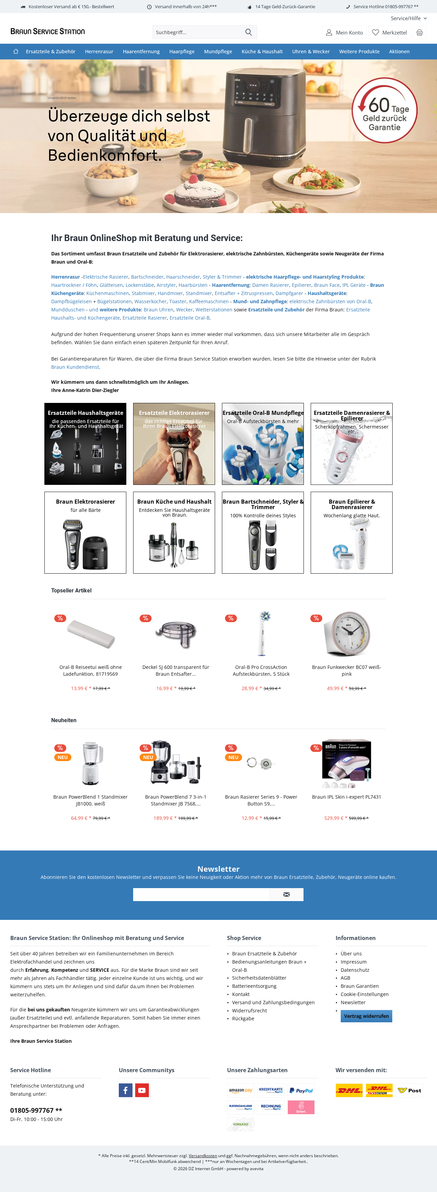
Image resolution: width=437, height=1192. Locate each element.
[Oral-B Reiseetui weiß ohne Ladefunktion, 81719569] (90, 634)
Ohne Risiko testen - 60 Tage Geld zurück (218, 136)
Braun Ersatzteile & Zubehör (264, 953)
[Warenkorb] (419, 32)
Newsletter (353, 1002)
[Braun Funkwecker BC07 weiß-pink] (346, 634)
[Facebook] (125, 1090)
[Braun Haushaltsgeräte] (174, 532)
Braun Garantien (360, 986)
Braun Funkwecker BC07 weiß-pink (346, 670)
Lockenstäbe (140, 285)
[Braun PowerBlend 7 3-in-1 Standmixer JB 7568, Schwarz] (175, 764)
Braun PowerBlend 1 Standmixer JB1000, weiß (90, 800)
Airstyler (166, 285)
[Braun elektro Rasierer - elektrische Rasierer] (85, 532)
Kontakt (241, 994)
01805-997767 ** (36, 1110)
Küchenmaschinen (107, 293)
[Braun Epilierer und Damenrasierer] (352, 532)
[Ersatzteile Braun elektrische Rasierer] (174, 444)
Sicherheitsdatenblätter (259, 977)
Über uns (351, 953)
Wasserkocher (151, 301)
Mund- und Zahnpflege (260, 301)
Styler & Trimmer (222, 277)
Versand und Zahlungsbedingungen (273, 1002)
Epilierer (301, 285)
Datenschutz (355, 970)
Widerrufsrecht (249, 1010)
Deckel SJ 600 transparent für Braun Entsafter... (175, 670)
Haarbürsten (193, 285)
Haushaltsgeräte (327, 293)
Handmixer (170, 293)
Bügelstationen (114, 301)
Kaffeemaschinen (209, 301)
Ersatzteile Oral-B (190, 317)
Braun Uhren (158, 309)
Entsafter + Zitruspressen (244, 293)
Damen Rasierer (270, 285)
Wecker (184, 309)
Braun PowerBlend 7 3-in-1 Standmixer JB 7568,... (176, 800)
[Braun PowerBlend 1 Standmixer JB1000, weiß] (90, 764)
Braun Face (327, 285)
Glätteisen (111, 285)
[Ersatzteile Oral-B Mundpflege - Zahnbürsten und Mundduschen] (263, 444)
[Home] (15, 51)
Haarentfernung (231, 285)
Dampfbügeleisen (71, 301)
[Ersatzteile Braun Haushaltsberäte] (85, 444)
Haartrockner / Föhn (74, 285)
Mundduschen (68, 309)
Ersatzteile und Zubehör (276, 309)
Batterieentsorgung (254, 986)
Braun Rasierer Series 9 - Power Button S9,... (261, 800)
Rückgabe (243, 1018)
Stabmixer (143, 293)
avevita (257, 1169)
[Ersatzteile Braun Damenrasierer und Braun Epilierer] (352, 444)
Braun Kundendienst (75, 367)
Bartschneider (147, 277)
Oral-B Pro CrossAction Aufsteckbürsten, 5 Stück (261, 670)
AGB (345, 977)
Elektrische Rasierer (105, 277)
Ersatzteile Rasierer (145, 317)
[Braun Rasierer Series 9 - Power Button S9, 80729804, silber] (261, 764)
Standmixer (199, 293)
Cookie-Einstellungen (365, 994)
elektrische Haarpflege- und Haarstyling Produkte (305, 277)
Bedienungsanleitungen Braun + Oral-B (269, 965)
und (115, 309)
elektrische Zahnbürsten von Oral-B (330, 301)
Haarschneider (183, 277)
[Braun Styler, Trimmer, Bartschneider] (263, 532)
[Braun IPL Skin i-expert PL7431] (346, 764)
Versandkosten (203, 1156)
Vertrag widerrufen (366, 1016)
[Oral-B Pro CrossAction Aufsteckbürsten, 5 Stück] (261, 634)
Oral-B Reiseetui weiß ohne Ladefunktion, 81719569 (90, 670)
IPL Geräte (354, 285)
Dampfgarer (289, 293)
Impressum (354, 961)
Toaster (177, 301)
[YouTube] (142, 1090)
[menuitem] (406, 18)
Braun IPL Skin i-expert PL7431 (346, 797)
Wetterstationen (214, 309)
